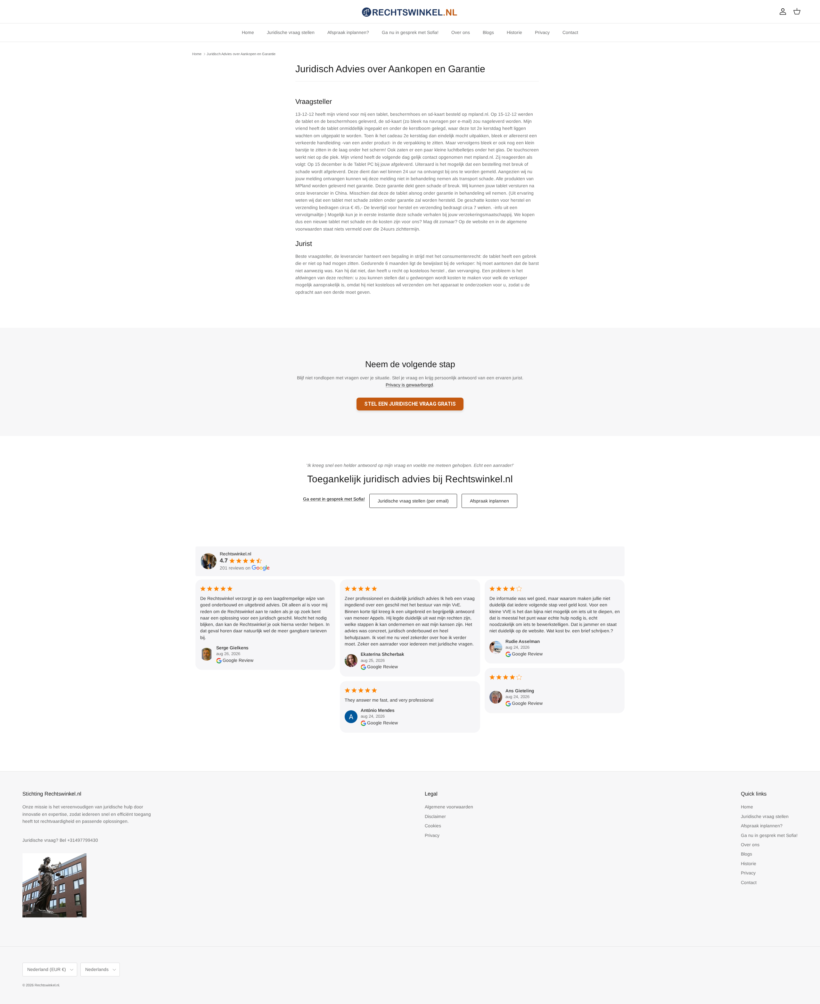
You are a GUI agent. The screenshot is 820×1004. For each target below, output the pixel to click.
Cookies (433, 825)
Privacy (542, 32)
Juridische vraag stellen (291, 32)
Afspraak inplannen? (348, 32)
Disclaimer (435, 816)
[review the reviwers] (219, 660)
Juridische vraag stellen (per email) (413, 500)
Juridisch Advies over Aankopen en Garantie (241, 54)
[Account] (781, 11)
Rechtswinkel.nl (47, 985)
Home (248, 32)
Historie (514, 32)
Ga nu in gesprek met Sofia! (410, 32)
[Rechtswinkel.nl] (410, 11)
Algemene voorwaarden (449, 806)
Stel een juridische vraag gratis (410, 404)
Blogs (488, 32)
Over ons (460, 32)
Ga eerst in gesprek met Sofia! (334, 499)
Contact (570, 32)
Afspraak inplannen (489, 500)
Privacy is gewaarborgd (409, 384)
